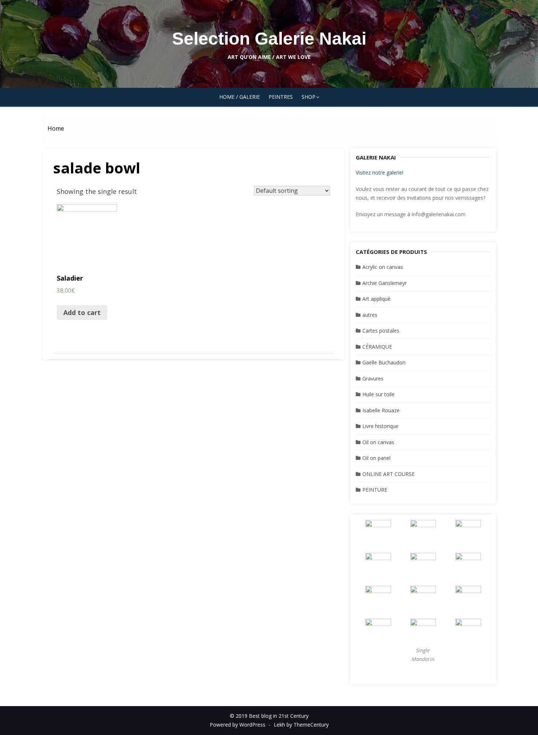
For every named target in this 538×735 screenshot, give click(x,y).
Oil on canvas (378, 442)
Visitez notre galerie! (379, 172)
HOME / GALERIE (239, 96)
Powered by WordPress (237, 724)
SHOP (308, 96)
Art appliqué (376, 298)
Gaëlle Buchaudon (384, 362)
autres (369, 314)
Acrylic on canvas (382, 266)
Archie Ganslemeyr (384, 283)
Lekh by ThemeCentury (301, 724)
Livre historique (380, 426)
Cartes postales (380, 330)
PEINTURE (374, 489)
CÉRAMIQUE (377, 346)
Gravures (373, 378)
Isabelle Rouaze (381, 410)
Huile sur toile (378, 394)
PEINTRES (281, 96)
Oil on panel (376, 457)
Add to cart (82, 312)
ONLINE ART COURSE (388, 473)
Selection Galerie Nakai (269, 38)
